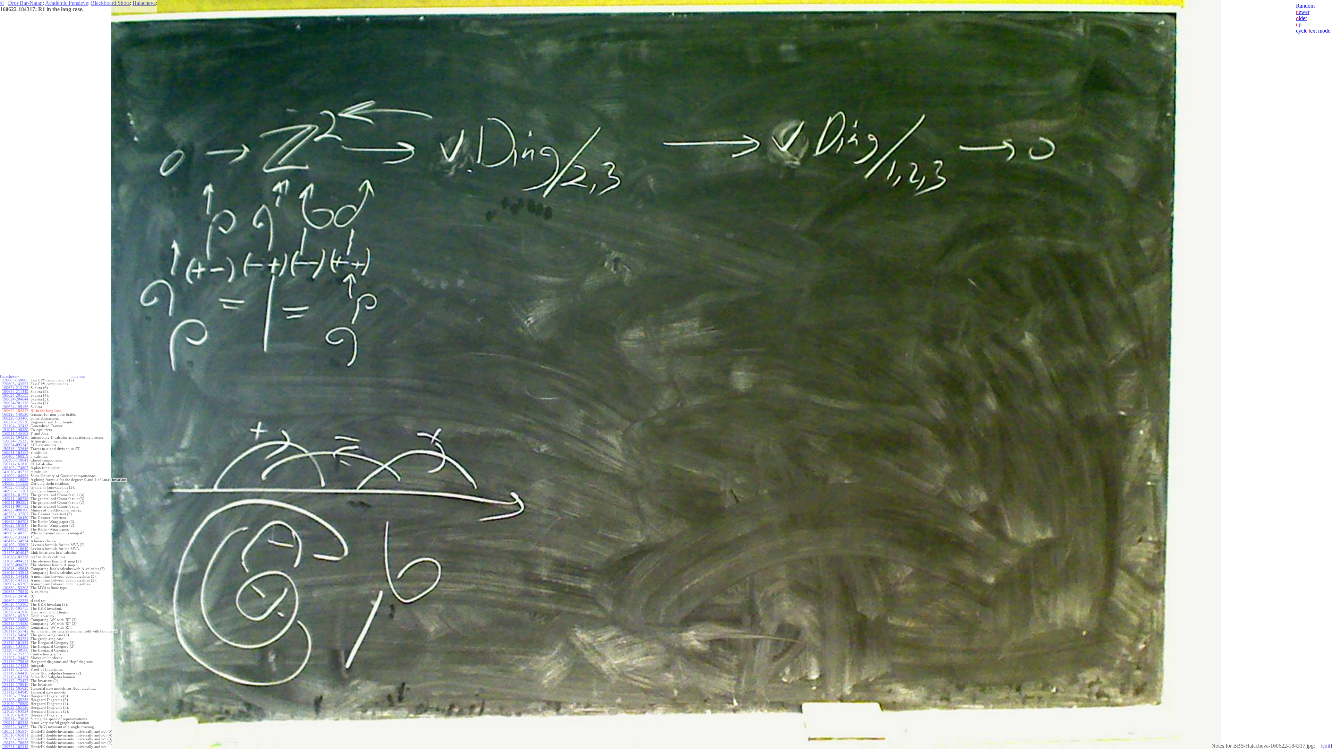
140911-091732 (15, 506)
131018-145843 (15, 569)
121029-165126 (15, 707)
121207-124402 (15, 658)
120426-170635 (15, 743)
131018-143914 (15, 573)
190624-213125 (15, 388)
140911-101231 (15, 495)
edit (1326, 746)
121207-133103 (15, 646)
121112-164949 (15, 692)
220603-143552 (15, 384)
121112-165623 (15, 688)
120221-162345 (15, 747)
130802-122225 (15, 601)
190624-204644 (15, 399)
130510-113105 (15, 604)
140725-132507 (15, 514)
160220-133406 (15, 418)
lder (1301, 18)
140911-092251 (15, 503)
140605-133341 (15, 537)
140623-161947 (15, 525)
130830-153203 (15, 588)
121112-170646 (15, 685)
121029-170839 (15, 704)
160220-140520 (15, 414)
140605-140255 (15, 533)
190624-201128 (15, 403)
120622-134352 (15, 727)
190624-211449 (15, 392)
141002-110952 (15, 480)
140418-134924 (15, 541)
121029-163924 (15, 711)
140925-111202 (15, 487)
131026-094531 (15, 561)
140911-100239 (15, 499)
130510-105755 (15, 608)
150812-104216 (15, 437)
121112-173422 (15, 681)
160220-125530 (15, 422)
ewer (1302, 12)
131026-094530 (15, 565)
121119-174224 (15, 666)
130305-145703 (15, 616)
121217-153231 (15, 639)
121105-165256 (15, 700)
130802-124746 (15, 596)
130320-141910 (15, 612)
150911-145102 (15, 434)
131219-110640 (15, 549)
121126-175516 (15, 662)
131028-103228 (15, 557)
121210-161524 (15, 643)
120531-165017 (15, 731)
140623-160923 (15, 529)
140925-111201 (15, 491)
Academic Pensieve (66, 3)
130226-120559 (15, 620)
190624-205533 (15, 395)
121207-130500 (15, 650)
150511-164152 (15, 453)
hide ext (78, 376)
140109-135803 (15, 545)
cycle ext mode (1313, 31)
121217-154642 (15, 635)
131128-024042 (15, 553)
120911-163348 (15, 723)
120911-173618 (15, 719)
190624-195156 (15, 407)
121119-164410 (15, 673)
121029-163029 (15, 715)
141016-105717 (15, 472)
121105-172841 (15, 696)
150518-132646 (15, 449)
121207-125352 (15, 654)
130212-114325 (15, 624)
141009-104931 (15, 476)
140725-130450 (15, 518)
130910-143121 (15, 580)
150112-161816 (15, 464)
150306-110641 (15, 460)
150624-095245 (15, 445)
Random (1305, 6)
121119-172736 (15, 669)
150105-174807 (15, 468)
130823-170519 (15, 592)
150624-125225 (15, 441)
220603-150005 (15, 380)
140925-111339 (15, 483)
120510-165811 (15, 735)
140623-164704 (15, 522)
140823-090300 (15, 510)
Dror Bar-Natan (25, 3)
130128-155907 (15, 627)
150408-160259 (15, 456)
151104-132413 (15, 426)
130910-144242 (15, 576)
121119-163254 (15, 677)
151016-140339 (15, 430)
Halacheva (144, 3)
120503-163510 (15, 739)
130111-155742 (15, 631)
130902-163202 (15, 584)
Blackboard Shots (110, 3)
